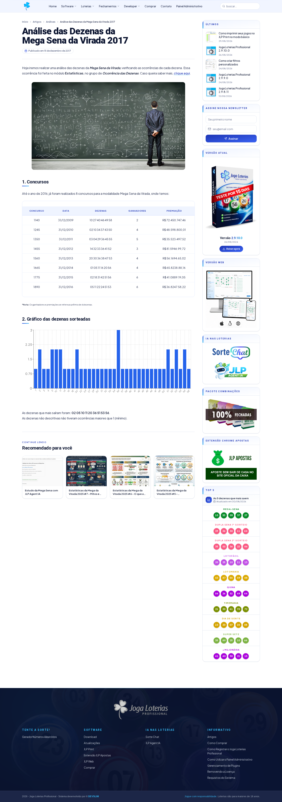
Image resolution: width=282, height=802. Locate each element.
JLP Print (89, 749)
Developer (130, 6)
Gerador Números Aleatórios (39, 736)
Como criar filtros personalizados (229, 62)
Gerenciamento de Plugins (223, 765)
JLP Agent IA (153, 743)
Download (90, 736)
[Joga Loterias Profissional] (26, 6)
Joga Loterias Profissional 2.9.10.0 (234, 48)
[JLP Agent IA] (231, 371)
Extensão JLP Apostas (97, 755)
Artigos (37, 21)
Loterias (86, 6)
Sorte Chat (152, 736)
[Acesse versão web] (231, 299)
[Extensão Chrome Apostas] (231, 463)
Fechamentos (107, 6)
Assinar (233, 138)
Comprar (89, 767)
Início (25, 21)
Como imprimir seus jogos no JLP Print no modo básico (237, 35)
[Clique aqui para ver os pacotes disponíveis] (231, 414)
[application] (108, 367)
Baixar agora (233, 248)
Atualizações (92, 743)
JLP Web (89, 761)
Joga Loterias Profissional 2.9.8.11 (234, 90)
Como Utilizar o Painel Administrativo (229, 759)
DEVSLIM (93, 796)
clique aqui (182, 73)
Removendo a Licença (221, 771)
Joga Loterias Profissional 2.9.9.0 (234, 76)
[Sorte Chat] (231, 353)
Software (67, 6)
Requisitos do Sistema (221, 777)
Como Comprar (217, 743)
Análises (50, 21)
